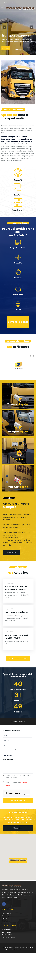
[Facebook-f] (4, 904)
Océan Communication (26, 950)
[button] (18, 322)
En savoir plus (6, 48)
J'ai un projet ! (17, 828)
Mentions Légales (20, 947)
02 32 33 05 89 (8, 2)
